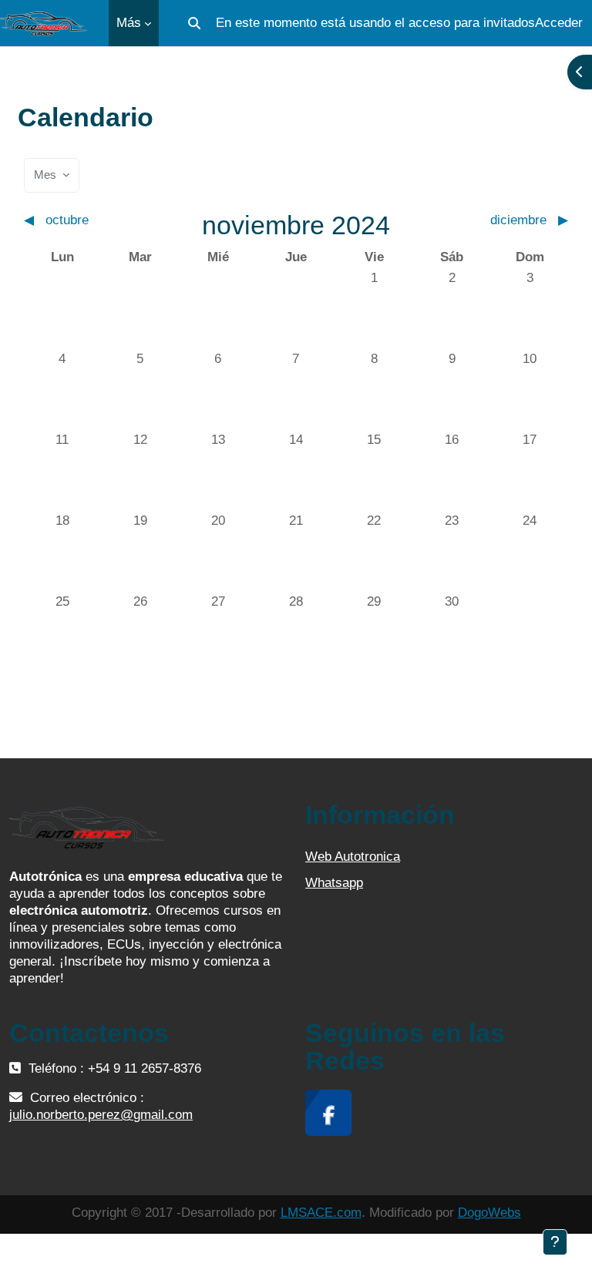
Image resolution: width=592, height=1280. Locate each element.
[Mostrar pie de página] (555, 1242)
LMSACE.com (321, 1212)
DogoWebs (489, 1212)
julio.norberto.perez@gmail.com (101, 1114)
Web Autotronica (352, 856)
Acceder (559, 22)
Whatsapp (334, 882)
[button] (194, 23)
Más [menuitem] (128, 22)
